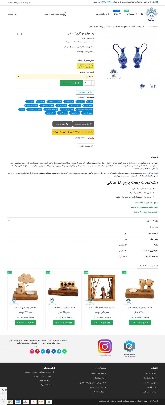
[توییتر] (43, 351)
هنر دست (41, 102)
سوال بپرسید (61, 124)
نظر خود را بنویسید (82, 124)
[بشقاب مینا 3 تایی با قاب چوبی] (18, 34)
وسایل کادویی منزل (47, 105)
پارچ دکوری (63, 113)
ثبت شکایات (151, 387)
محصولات (129, 13)
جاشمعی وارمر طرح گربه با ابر (25, 307)
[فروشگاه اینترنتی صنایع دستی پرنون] (151, 14)
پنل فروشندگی (99, 378)
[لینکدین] (53, 351)
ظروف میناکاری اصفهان (149, 173)
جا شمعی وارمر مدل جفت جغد (63, 307)
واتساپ (126, 2)
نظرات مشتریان (98, 392)
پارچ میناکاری (88, 113)
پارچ (22, 109)
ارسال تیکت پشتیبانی (96, 387)
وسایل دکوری (62, 105)
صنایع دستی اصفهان (55, 102)
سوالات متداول (150, 373)
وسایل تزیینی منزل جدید (85, 109)
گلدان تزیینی (51, 113)
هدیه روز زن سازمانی (35, 109)
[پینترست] (37, 351)
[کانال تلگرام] (59, 351)
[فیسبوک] (48, 351)
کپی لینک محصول (85, 92)
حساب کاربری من (97, 373)
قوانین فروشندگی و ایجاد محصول (92, 382)
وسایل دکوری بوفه (32, 105)
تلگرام (132, 2)
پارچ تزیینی (75, 113)
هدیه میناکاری (75, 105)
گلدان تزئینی (88, 105)
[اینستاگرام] (32, 351)
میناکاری (80, 102)
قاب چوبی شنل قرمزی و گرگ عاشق (101, 307)
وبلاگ (116, 13)
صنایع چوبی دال (137, 317)
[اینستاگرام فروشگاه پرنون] (103, 348)
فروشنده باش (101, 14)
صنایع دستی (69, 102)
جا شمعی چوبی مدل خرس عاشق (140, 307)
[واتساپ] (64, 351)
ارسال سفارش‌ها (150, 378)
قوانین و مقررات (150, 382)
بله (120, 2)
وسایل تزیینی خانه (67, 109)
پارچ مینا (30, 102)
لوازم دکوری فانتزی (51, 109)
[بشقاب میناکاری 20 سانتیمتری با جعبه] (21, 34)
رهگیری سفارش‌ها (149, 392)
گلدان (90, 102)
